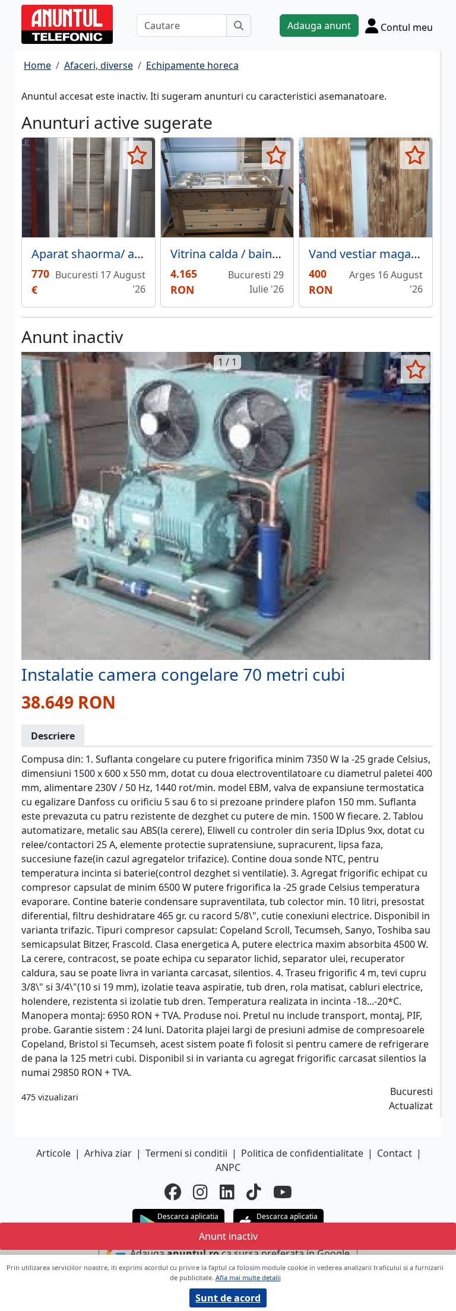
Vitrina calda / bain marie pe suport (266, 254)
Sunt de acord (228, 1297)
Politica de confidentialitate (302, 1153)
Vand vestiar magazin (367, 254)
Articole (53, 1153)
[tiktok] (253, 1191)
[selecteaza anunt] (137, 155)
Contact (394, 1153)
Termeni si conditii (186, 1153)
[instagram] (200, 1191)
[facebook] (172, 1191)
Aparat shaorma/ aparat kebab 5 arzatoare (148, 254)
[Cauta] (238, 25)
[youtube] (282, 1191)
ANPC (228, 1167)
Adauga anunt (319, 25)
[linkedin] (227, 1191)
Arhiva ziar (108, 1153)
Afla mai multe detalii (248, 1277)
